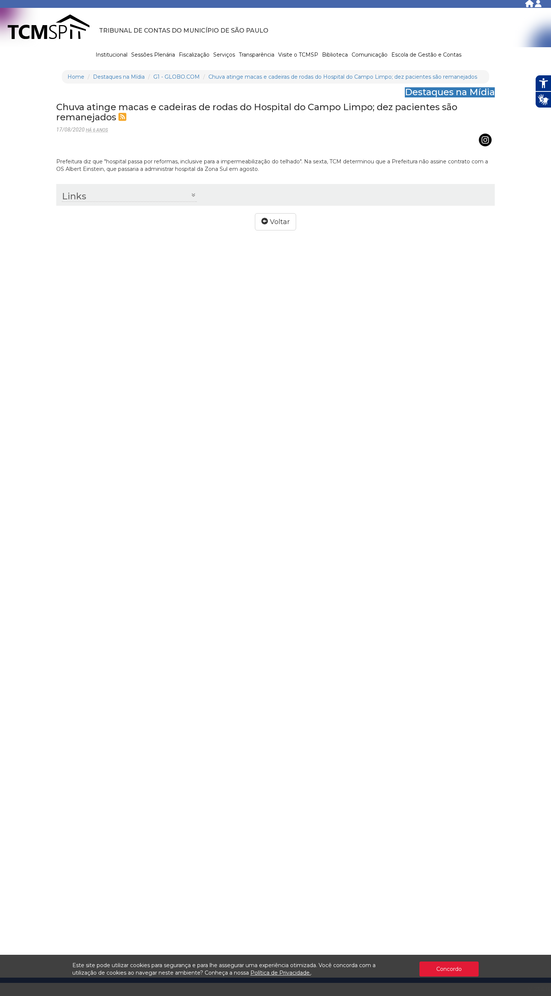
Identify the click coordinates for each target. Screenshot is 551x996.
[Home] (530, 5)
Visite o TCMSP (298, 54)
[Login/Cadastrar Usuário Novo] (538, 5)
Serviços (224, 54)
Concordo (449, 969)
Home (75, 76)
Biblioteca (335, 54)
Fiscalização (194, 54)
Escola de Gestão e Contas (426, 54)
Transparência (256, 54)
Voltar (279, 222)
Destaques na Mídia (119, 76)
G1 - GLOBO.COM (176, 76)
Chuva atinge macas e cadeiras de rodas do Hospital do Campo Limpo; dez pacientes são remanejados (342, 76)
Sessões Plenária (153, 54)
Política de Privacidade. (280, 972)
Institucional (111, 54)
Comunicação (370, 54)
